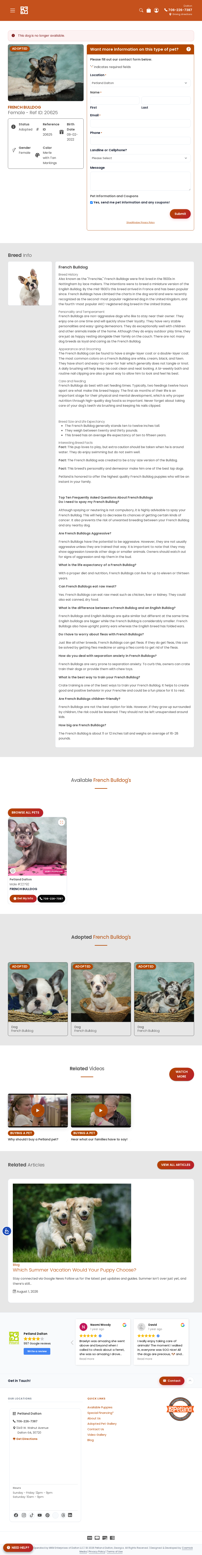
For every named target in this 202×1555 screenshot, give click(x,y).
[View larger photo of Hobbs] (61, 822)
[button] (72, 1344)
